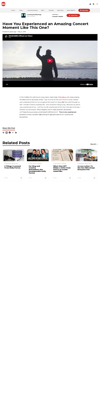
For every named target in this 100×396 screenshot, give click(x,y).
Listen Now (74, 15)
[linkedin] (16, 132)
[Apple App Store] (90, 4)
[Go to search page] (97, 4)
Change (62, 14)
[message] (7, 132)
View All (93, 144)
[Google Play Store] (94, 4)
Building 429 (64, 97)
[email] (3, 132)
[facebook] (10, 132)
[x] (13, 132)
